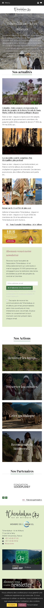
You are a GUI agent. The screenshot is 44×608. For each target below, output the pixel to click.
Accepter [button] (11, 605)
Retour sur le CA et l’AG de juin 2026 (16, 208)
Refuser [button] (22, 605)
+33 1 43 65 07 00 (12, 538)
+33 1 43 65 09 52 (11, 541)
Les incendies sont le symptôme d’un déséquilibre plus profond (17, 159)
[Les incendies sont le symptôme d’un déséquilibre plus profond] (22, 141)
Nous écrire (9, 544)
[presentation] (3, 498)
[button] (6, 3)
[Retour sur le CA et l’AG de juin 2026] (22, 191)
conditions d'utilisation (26, 294)
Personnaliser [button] (32, 605)
